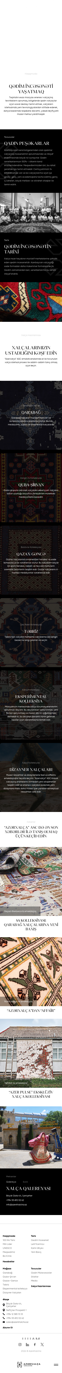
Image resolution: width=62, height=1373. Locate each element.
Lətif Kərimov (37, 1244)
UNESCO (7, 1248)
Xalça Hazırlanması (41, 1286)
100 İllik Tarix (9, 1240)
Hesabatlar (8, 1261)
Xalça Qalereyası (28, 1188)
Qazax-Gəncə (10, 1280)
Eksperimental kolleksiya (15, 1288)
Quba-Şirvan (9, 1276)
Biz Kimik (7, 1256)
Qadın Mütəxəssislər (41, 1272)
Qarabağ (7, 1272)
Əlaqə (6, 1299)
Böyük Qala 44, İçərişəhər (19, 1195)
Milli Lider (7, 1244)
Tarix (33, 1236)
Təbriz (6, 1284)
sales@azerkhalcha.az (17, 1322)
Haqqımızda (9, 1236)
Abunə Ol (8, 1327)
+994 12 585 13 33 (14, 1314)
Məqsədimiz (9, 1252)
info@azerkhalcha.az (16, 1204)
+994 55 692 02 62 (15, 1200)
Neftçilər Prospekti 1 (16, 1310)
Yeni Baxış (36, 1252)
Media (34, 1280)
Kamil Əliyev (37, 1248)
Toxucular (36, 1268)
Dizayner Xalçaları (12, 1292)
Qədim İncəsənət (40, 1240)
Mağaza (7, 1268)
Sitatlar (34, 1276)
